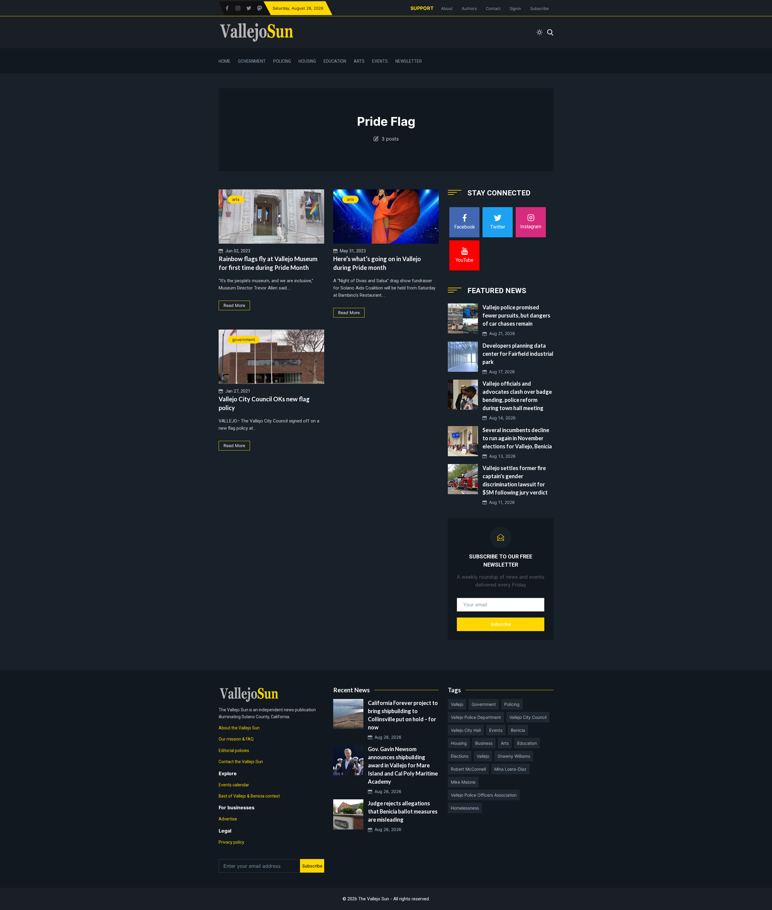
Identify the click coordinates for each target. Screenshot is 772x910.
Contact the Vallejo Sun (241, 761)
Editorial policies (234, 750)
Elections (459, 756)
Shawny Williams (514, 756)
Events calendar (234, 784)
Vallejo (457, 704)
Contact (493, 8)
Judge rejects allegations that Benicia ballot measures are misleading (403, 811)
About (447, 8)
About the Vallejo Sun (239, 727)
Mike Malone (463, 782)
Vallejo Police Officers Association (484, 795)
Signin (515, 8)
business (483, 743)
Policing (282, 61)
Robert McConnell (468, 769)
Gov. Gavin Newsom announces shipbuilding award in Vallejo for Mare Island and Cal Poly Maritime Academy (403, 765)
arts (235, 199)
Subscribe (539, 8)
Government (252, 61)
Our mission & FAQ (236, 739)
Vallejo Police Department (476, 717)
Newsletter (408, 61)
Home (224, 61)
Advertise (228, 819)
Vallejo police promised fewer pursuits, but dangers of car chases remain (516, 315)
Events (380, 61)
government (243, 339)
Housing (307, 61)
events (495, 730)
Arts (359, 61)
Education (335, 61)
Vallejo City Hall (466, 730)
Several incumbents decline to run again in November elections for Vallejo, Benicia (517, 438)
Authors (469, 8)
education (527, 743)
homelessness (465, 807)
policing (512, 704)
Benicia (518, 730)
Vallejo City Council (527, 717)
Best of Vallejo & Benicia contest (249, 796)
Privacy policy (231, 842)
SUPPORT (422, 8)
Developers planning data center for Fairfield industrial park (517, 353)
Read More (234, 305)
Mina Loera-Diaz (510, 769)
